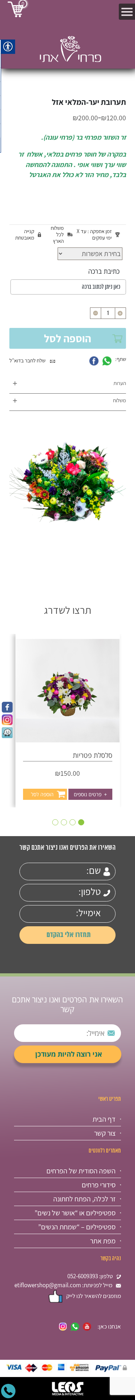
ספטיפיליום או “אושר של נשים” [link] (75, 1213)
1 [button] (81, 822)
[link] (7, 707)
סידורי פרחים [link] (99, 1185)
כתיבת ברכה (104, 271)
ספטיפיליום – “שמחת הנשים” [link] (77, 1227)
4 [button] (55, 822)
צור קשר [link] (105, 1133)
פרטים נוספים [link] (90, 794)
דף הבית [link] (104, 1119)
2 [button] (72, 822)
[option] (67, 721)
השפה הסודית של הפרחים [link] (81, 1171)
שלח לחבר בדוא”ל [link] (27, 360)
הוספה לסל (67, 338)
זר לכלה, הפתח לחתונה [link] (84, 1199)
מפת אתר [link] (103, 1241)
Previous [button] (121, 704)
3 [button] (64, 822)
